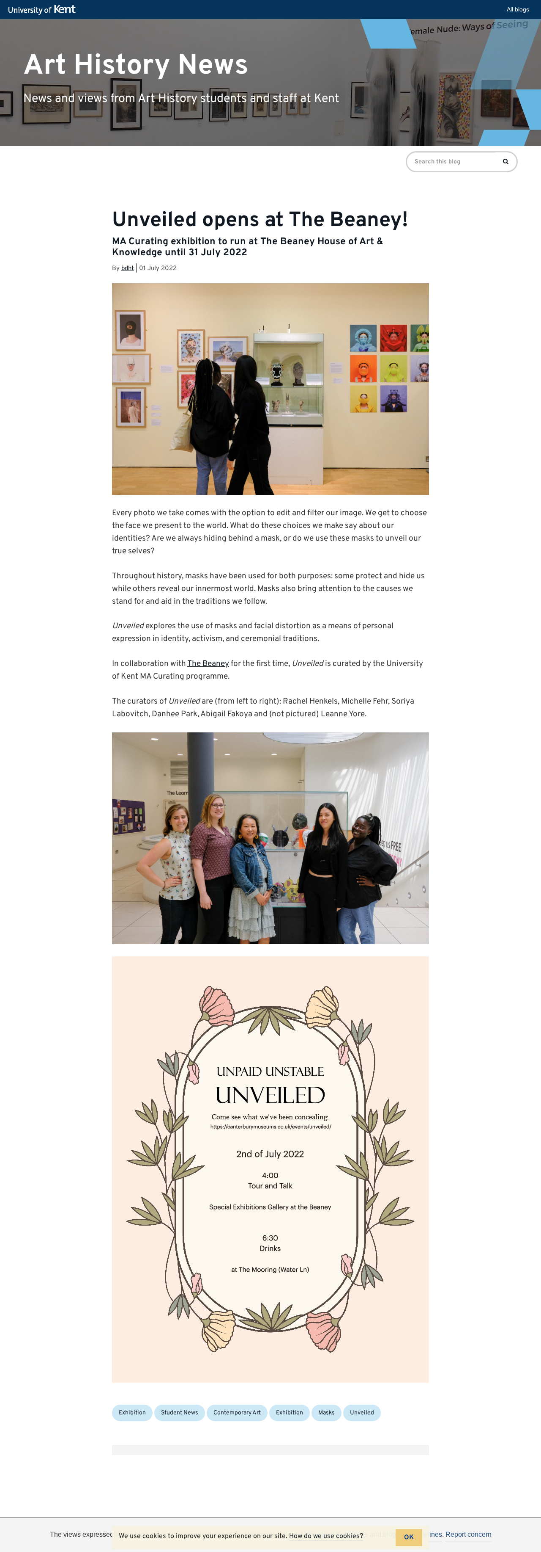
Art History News (136, 65)
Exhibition (132, 1413)
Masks (326, 1413)
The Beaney (208, 664)
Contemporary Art (237, 1413)
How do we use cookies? (326, 1536)
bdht (127, 269)
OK (409, 1537)
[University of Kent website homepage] (44, 10)
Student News (179, 1413)
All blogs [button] (518, 9)
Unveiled (362, 1413)
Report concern (468, 1534)
